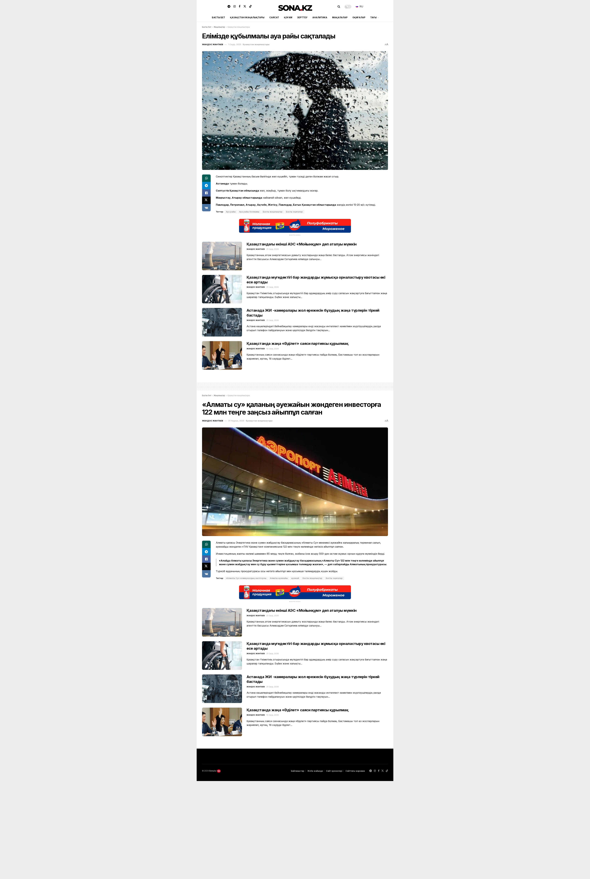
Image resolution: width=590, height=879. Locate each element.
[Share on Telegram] (206, 185)
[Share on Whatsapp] (206, 178)
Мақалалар (340, 17)
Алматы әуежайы (279, 578)
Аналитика (319, 17)
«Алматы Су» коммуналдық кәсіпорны (246, 578)
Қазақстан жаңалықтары (247, 17)
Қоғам (288, 17)
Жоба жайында (315, 771)
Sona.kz (212, 771)
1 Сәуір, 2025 (234, 44)
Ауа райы (231, 212)
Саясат (274, 17)
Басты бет (218, 17)
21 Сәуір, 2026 (272, 249)
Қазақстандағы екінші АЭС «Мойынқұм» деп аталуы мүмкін (302, 244)
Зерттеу (302, 17)
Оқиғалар (358, 17)
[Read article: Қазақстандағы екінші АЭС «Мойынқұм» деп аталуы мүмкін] (222, 256)
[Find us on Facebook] (239, 7)
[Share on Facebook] (206, 193)
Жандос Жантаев (212, 44)
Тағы (373, 17)
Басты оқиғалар (294, 212)
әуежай (295, 578)
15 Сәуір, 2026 (272, 349)
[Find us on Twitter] (244, 7)
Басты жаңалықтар (273, 212)
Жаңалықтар (219, 27)
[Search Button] (339, 6)
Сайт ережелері (334, 771)
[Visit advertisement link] (295, 226)
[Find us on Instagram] (234, 7)
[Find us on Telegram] (229, 7)
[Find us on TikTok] (250, 7)
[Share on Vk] (206, 207)
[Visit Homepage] (295, 6)
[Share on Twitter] (206, 200)
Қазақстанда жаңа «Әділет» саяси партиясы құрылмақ (297, 343)
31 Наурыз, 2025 (236, 420)
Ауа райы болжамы (249, 212)
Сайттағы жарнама (355, 771)
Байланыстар (297, 771)
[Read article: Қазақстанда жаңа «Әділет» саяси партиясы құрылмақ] (222, 355)
